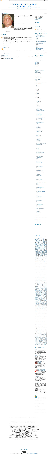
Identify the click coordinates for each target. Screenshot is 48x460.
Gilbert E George (43, 307)
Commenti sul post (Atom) (8, 58)
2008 (37, 94)
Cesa (45, 296)
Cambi (46, 294)
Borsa (44, 242)
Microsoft (36, 280)
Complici (37, 126)
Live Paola (36, 71)
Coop (39, 260)
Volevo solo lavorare (38, 336)
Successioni (36, 285)
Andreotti (40, 292)
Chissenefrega (37, 240)
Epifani (36, 303)
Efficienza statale (39, 109)
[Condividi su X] (7, 31)
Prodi (36, 244)
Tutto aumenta (38, 199)
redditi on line (38, 253)
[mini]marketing (38, 34)
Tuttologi (37, 147)
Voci (37, 195)
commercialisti (41, 338)
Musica (41, 255)
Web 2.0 (44, 336)
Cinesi (36, 260)
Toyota (41, 285)
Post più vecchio (30, 56)
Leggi (37, 252)
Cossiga (45, 298)
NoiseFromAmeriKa (38, 72)
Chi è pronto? (38, 205)
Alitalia (37, 246)
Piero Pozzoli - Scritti (40, 388)
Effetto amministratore (40, 122)
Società (41, 264)
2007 (37, 96)
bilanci (43, 337)
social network (40, 258)
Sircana (39, 284)
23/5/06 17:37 (6, 53)
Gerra (39, 307)
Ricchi (37, 183)
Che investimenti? (39, 200)
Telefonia (36, 333)
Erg (38, 303)
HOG (38, 310)
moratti (40, 342)
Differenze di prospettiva (38, 355)
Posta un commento (4, 55)
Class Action (40, 297)
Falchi (41, 304)
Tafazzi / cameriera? (39, 130)
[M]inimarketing (37, 337)
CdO (42, 296)
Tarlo (37, 123)
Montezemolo (42, 249)
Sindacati (37, 264)
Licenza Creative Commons (32, 453)
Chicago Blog (37, 64)
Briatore (41, 294)
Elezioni (41, 250)
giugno (38, 106)
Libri (40, 256)
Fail (38, 304)
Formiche (42, 306)
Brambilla (37, 294)
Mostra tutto (45, 52)
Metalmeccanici (43, 279)
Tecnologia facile (39, 114)
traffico (45, 344)
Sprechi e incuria (38, 196)
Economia (38, 242)
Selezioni (45, 263)
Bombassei (44, 293)
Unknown (5, 47)
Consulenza (36, 298)
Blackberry (40, 293)
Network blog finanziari (40, 187)
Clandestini (36, 297)
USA (37, 286)
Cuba (39, 299)
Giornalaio (36, 69)
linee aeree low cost (44, 341)
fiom (43, 339)
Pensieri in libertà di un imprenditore (24, 5)
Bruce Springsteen (38, 247)
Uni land (37, 148)
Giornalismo (43, 248)
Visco (36, 243)
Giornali (36, 308)
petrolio (37, 343)
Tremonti (44, 257)
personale (45, 342)
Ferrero (39, 305)
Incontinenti (38, 139)
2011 (36, 90)
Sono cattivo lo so (39, 162)
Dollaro (41, 301)
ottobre (38, 101)
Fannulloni (44, 304)
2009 (37, 93)
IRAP (43, 310)
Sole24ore (43, 284)
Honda (40, 310)
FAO (36, 304)
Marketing (36, 249)
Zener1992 (5, 36)
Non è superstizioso (39, 166)
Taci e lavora (38, 174)
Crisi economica (42, 243)
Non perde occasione (39, 201)
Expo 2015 (45, 303)
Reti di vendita (41, 282)
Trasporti (44, 334)
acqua (41, 286)
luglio (37, 105)
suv (35, 344)
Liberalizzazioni (37, 261)
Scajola (37, 283)
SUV (37, 158)
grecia (45, 340)
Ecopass (40, 302)
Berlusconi (45, 241)
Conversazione (41, 298)
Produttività (36, 282)
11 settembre (45, 290)
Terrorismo (44, 333)
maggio (38, 108)
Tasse (42, 238)
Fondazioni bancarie (37, 306)
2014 (37, 86)
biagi (40, 337)
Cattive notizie (38, 188)
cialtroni (37, 338)
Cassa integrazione (37, 296)
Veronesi (42, 335)
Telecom (45, 245)
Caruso (44, 259)
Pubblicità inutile (39, 175)
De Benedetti (40, 300)
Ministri (37, 178)
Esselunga (41, 303)
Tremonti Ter (45, 285)
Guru (42, 309)
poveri (39, 343)
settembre (38, 102)
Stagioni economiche (39, 204)
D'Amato (45, 299)
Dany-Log (37, 45)
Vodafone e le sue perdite (40, 117)
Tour (37, 192)
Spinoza (37, 38)
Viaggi (45, 335)
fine (41, 339)
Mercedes (37, 279)
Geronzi (37, 307)
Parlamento (37, 263)
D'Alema (42, 299)
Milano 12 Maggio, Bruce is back (41, 182)
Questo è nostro (39, 136)
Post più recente (4, 56)
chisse (46, 337)
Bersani (37, 293)
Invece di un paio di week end (41, 143)
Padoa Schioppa (44, 254)
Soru (40, 257)
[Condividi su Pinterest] (9, 31)
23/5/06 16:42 (6, 45)
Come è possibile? (39, 118)
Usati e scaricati (38, 167)
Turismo (36, 258)
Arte (36, 259)
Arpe (43, 292)
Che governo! (38, 165)
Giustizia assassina (39, 144)
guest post (36, 341)
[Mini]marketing (37, 56)
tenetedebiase (38, 344)
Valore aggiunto (38, 197)
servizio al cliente (43, 343)
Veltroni (45, 250)
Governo (37, 239)
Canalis (37, 295)
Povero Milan (38, 135)
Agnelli (37, 291)
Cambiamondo (37, 63)
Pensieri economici (38, 73)
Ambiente (45, 258)
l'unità (39, 341)
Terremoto (40, 333)
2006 (37, 97)
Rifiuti (46, 282)
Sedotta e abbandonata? (40, 110)
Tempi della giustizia (39, 171)
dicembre (38, 98)
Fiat (44, 246)
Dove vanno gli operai (39, 170)
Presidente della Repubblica (40, 191)
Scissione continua (39, 149)
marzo (38, 211)
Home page (17, 56)
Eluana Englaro (44, 302)
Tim (41, 334)
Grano (36, 309)
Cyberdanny (37, 65)
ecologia (39, 339)
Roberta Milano (37, 79)
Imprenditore (40, 18)
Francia (46, 306)
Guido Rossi (39, 309)
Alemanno (40, 291)
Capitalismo (44, 295)
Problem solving (38, 151)
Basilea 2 (40, 259)
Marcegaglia (41, 252)
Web (44, 264)
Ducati (44, 301)
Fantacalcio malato (39, 179)
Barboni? (37, 184)
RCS (44, 255)
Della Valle (43, 253)
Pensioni (37, 251)
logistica (37, 342)
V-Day (39, 335)
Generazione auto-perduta (41, 395)
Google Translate (43, 308)
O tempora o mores (39, 132)
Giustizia (39, 308)
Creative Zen (36, 299)
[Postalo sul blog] (6, 31)
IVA (45, 310)
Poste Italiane (44, 280)
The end (35, 349)
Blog (43, 239)
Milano (40, 280)
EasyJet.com (36, 302)
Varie (40, 244)
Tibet (39, 334)
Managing (43, 261)
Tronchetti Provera (44, 251)
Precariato (38, 281)
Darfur (36, 300)
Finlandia (42, 305)
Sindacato (45, 244)
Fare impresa (39, 237)
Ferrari (36, 305)
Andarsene (36, 292)
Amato (44, 291)
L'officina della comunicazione (39, 70)
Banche (41, 246)
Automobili (36, 250)
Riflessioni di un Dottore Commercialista (39, 49)
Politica (37, 238)
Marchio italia (37, 262)
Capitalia (40, 295)
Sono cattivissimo (39, 161)
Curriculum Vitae (39, 245)
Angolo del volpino (38, 59)
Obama (45, 252)
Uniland (36, 335)
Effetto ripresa (38, 113)
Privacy (44, 281)
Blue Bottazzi (37, 62)
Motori (46, 262)
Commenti (37, 29)
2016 (37, 85)
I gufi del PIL (38, 46)
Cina (37, 255)
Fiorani (45, 305)
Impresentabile (38, 140)
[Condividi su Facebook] (8, 31)
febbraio (38, 212)
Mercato (36, 254)
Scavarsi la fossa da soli (40, 208)
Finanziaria (43, 260)
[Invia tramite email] (6, 31)
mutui (42, 342)
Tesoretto (36, 334)
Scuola (42, 263)
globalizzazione (41, 340)
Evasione (36, 256)
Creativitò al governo (39, 153)
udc (41, 290)
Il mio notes (37, 19)
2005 (37, 215)
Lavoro (43, 240)
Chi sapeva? (38, 134)
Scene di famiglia (36, 382)
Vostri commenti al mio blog (40, 119)
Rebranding (37, 39)
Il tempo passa (36, 376)
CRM (43, 294)
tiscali (42, 344)
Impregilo (36, 311)
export (41, 287)
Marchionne (42, 262)
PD (39, 254)
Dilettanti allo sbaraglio (40, 152)
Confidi (45, 297)
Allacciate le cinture (39, 131)
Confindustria (37, 241)
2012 (37, 89)
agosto (38, 104)
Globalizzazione (38, 127)
